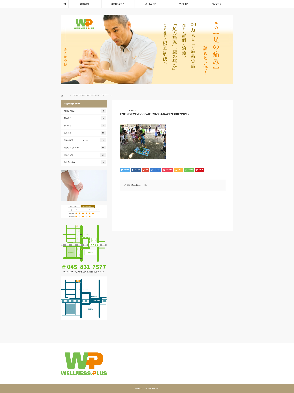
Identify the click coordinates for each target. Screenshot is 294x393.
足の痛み (84, 133)
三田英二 (137, 185)
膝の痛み (84, 125)
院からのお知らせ (84, 147)
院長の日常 (84, 155)
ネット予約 (183, 4)
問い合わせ (216, 4)
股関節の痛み (84, 111)
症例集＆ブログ (117, 4)
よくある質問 (150, 4)
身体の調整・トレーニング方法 (84, 140)
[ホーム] (64, 4)
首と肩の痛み (84, 162)
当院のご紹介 (84, 4)
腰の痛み (84, 118)
